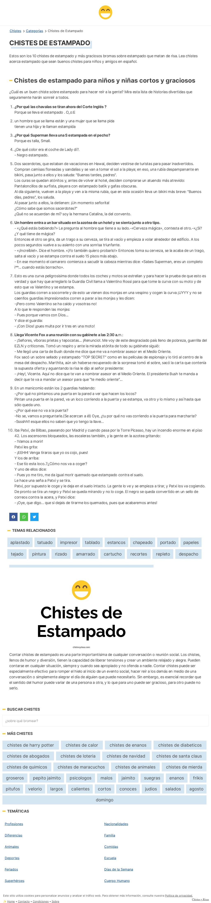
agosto (196, 788)
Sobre (55, 901)
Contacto (24, 901)
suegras (152, 777)
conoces (128, 788)
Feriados (11, 869)
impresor (68, 542)
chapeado (142, 542)
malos (107, 777)
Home (11, 901)
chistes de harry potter (30, 745)
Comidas (111, 847)
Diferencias (13, 835)
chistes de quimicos (27, 767)
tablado (92, 542)
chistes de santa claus (179, 756)
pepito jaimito (47, 777)
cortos (104, 788)
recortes (138, 554)
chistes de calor (82, 745)
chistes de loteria (78, 756)
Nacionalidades (116, 824)
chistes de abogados (28, 756)
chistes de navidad (126, 756)
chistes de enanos (128, 745)
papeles (191, 542)
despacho (188, 554)
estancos (116, 542)
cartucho (113, 554)
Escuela (110, 858)
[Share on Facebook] (13, 517)
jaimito (128, 777)
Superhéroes (14, 881)
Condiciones (41, 901)
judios (151, 788)
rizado (61, 554)
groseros (15, 777)
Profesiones (14, 824)
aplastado (20, 542)
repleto (163, 554)
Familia (109, 835)
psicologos (80, 777)
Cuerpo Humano (117, 881)
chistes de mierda (184, 767)
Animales (12, 847)
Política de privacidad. (179, 895)
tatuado (45, 542)
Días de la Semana (118, 869)
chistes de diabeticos (180, 745)
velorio (35, 788)
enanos (176, 777)
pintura (39, 554)
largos (56, 788)
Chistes (15, 31)
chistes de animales (135, 767)
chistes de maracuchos (81, 767)
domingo (104, 799)
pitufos (13, 788)
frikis (198, 777)
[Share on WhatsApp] (24, 517)
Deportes (12, 858)
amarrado (85, 554)
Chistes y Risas (200, 899)
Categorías (34, 31)
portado (168, 542)
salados (173, 788)
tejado (17, 554)
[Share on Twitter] (34, 517)
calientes (80, 788)
